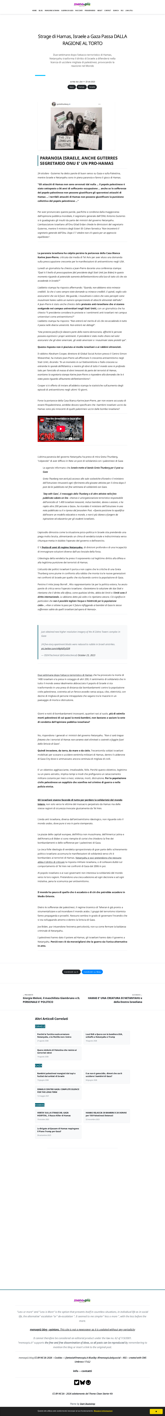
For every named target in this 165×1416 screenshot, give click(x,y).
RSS (122, 10)
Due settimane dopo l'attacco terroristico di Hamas (65, 675)
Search (116, 10)
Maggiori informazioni (103, 1411)
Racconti (79, 10)
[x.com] (77, 1382)
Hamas (81, 87)
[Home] (82, 4)
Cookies (58, 1357)
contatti (86, 1371)
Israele (92, 87)
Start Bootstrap (87, 1403)
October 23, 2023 (86, 655)
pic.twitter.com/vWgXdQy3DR (55, 648)
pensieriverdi (90, 10)
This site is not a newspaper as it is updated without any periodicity (82, 1329)
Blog (41, 10)
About (99, 10)
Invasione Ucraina (52, 10)
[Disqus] (82, 1186)
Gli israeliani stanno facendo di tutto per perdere (66, 799)
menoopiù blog (37, 1357)
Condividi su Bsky (92, 972)
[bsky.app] (83, 1382)
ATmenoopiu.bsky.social (109, 1357)
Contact (107, 10)
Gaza (71, 87)
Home (34, 10)
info (75, 1371)
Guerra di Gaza (67, 10)
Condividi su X (71, 972)
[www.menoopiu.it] (88, 1382)
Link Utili (129, 10)
